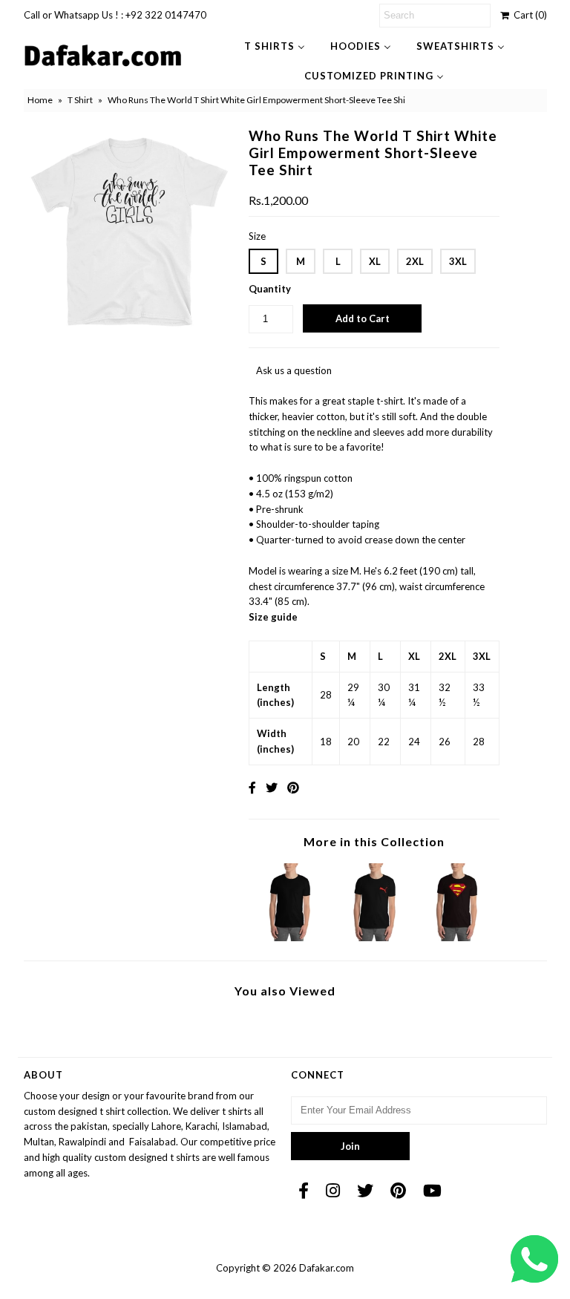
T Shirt (80, 99)
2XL (415, 261)
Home (40, 99)
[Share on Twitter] (272, 787)
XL (375, 261)
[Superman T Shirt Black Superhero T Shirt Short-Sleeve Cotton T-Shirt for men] (458, 937)
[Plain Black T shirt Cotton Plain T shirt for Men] (291, 937)
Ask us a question (294, 370)
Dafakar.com (326, 1268)
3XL (458, 261)
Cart (528, 15)
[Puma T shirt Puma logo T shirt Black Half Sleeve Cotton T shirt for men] (374, 937)
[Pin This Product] (293, 787)
